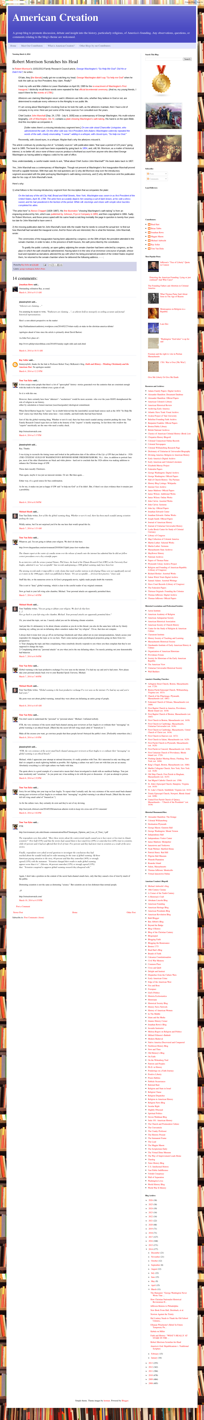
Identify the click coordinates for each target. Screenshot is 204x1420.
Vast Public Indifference (158, 1170)
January (154, 1357)
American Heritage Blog (158, 907)
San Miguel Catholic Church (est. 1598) (165, 780)
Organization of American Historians (163, 651)
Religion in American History (160, 1099)
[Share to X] (55, 264)
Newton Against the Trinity (162, 1314)
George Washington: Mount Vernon (163, 831)
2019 (151, 1228)
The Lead (152, 1141)
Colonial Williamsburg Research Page (164, 447)
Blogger (125, 1400)
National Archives (155, 556)
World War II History (157, 1187)
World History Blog (156, 1184)
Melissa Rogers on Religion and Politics (165, 1031)
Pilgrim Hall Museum (157, 856)
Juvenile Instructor (156, 1028)
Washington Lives (155, 1180)
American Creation (55, 16)
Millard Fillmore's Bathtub (159, 1035)
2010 (151, 1375)
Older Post (131, 912)
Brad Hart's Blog (155, 950)
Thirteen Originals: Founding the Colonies (166, 591)
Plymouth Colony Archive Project (162, 563)
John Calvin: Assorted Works (160, 501)
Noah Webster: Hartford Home (161, 848)
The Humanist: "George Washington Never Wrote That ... (169, 1294)
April (153, 1285)
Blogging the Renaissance (159, 942)
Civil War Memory (156, 960)
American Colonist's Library (160, 401)
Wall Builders (153, 671)
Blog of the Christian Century (160, 932)
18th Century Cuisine (157, 889)
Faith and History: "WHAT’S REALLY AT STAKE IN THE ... (169, 1336)
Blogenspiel (153, 935)
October (154, 1260)
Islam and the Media (156, 1017)
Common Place (154, 964)
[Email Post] (45, 264)
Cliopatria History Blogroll (159, 437)
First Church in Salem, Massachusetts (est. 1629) (168, 739)
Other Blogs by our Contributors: (95, 45)
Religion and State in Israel (159, 1088)
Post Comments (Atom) (34, 917)
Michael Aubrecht (158, 240)
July (153, 1273)
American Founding (156, 903)
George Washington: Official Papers (163, 476)
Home (13, 45)
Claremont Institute (156, 634)
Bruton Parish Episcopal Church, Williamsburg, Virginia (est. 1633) (168, 691)
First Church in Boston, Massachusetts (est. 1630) (169, 720)
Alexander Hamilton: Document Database (165, 394)
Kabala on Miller (158, 1331)
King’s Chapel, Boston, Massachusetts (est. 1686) (169, 764)
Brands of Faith (154, 953)
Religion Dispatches (156, 1095)
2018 (151, 1232)
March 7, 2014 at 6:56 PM (30, 656)
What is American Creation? (61, 45)
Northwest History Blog (158, 1045)
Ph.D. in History (155, 1067)
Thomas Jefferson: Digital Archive (162, 594)
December (155, 1252)
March (154, 1289)
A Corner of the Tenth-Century (161, 893)
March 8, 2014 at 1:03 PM (30, 737)
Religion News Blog (156, 1102)
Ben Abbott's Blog (156, 921)
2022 (151, 1216)
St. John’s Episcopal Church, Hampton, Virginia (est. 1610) (168, 785)
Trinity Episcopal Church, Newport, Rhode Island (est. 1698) (169, 794)
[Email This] (49, 264)
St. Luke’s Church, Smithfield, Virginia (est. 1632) (169, 789)
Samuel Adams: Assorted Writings (162, 580)
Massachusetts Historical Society (161, 641)
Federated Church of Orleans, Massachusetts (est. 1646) (168, 703)
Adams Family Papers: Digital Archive (164, 390)
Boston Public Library (157, 426)
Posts (151, 173)
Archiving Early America (159, 408)
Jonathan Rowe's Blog (157, 1024)
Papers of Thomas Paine (158, 560)
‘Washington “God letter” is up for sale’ (174, 340)
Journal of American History (160, 522)
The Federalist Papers (157, 587)
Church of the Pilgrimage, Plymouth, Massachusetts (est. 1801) (164, 697)
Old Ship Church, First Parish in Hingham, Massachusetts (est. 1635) (166, 775)
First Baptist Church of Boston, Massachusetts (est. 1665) (169, 715)
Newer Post (18, 912)
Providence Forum (156, 654)
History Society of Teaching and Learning (166, 638)
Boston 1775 (153, 946)
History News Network (157, 1006)
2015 (151, 1245)
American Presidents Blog (159, 910)
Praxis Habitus (154, 1077)
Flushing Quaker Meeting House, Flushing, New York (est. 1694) (168, 759)
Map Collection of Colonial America (163, 539)
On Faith (151, 1056)
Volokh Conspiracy (156, 1173)
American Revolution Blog (159, 914)
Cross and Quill (154, 967)
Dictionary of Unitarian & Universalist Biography (169, 451)
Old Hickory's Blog (156, 1052)
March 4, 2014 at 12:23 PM (30, 371)
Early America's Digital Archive (161, 458)
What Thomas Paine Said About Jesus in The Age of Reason (173, 295)
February (155, 1353)
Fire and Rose (154, 985)
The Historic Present (156, 1134)
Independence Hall (156, 834)
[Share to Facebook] (58, 264)
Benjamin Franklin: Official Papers (162, 423)
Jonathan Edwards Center (158, 511)
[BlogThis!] (52, 264)
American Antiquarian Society (161, 617)
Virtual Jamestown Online (159, 873)
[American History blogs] (161, 96)
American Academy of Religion (161, 614)
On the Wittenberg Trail (158, 1060)
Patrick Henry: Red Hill (158, 852)
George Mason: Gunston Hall (160, 827)
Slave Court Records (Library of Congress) (166, 584)
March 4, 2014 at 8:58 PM (30, 502)
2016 (151, 1240)
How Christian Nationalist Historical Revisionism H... (166, 1300)
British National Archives (159, 430)
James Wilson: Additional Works (162, 493)
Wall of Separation (156, 1177)
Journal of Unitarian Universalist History (165, 525)
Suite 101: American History (160, 1120)
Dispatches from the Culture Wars (162, 974)
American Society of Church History (163, 624)
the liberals (36, 77)
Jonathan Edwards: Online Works (162, 515)
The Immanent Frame (157, 1138)
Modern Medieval (155, 1038)
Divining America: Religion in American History (169, 454)
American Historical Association (161, 621)
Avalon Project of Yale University (162, 415)
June (153, 1277)
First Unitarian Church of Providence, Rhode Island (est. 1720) (167, 753)
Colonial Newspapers (157, 444)
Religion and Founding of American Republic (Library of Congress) (167, 568)
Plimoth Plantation (156, 859)
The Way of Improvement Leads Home (164, 1155)
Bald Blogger (153, 918)
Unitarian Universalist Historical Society (165, 668)
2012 (151, 1367)
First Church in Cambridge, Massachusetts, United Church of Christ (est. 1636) (169, 731)
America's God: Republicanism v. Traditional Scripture (170, 1347)
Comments (153, 178)
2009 (151, 1379)
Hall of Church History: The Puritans (164, 479)
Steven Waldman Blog (157, 1116)
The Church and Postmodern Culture (163, 1123)
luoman (107, 1400)
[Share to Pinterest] (61, 264)
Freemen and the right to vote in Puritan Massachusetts (165, 355)
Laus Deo (164, 323)
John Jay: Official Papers (158, 508)
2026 (151, 1200)
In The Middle (154, 1013)
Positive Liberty (155, 1074)
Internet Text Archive (157, 486)
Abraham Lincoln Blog (158, 900)
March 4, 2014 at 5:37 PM (30, 435)
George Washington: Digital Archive (163, 472)
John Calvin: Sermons (157, 504)
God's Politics (154, 992)
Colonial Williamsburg (157, 820)
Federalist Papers (155, 469)
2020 (151, 1224)
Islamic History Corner (157, 1021)
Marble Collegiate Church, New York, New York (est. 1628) (169, 769)
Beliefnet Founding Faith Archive (162, 419)
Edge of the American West (159, 981)
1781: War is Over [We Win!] (172, 362)
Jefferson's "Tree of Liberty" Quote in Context (175, 263)
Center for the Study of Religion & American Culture (167, 629)
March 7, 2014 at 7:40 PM (30, 676)
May (153, 1281)
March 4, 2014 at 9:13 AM (30, 292)
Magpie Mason (157, 236)
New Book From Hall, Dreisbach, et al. (167, 1310)
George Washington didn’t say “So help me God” (100, 77)
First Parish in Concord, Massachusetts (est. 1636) (169, 749)
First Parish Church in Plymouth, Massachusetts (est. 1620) (168, 744)
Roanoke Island (154, 863)
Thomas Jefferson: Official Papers (162, 598)
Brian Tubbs (156, 228)
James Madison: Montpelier (159, 841)
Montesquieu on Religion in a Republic (172, 310)
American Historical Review (160, 405)
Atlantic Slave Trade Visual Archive (163, 412)
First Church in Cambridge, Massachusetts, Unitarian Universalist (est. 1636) (166, 725)
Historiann (152, 999)
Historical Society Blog (158, 1003)
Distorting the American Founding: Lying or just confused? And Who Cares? (170, 278)
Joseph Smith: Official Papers (160, 518)
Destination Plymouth (157, 824)
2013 (151, 1363)
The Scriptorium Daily (157, 1148)
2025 (151, 1204)
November (156, 1256)
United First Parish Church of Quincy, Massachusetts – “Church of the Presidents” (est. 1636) (168, 802)
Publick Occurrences (156, 1081)
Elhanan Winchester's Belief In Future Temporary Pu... (167, 1326)
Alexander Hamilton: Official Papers (163, 398)
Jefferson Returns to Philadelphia (164, 1306)
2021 (151, 1220)
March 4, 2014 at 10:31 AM (31, 350)
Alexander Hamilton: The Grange (162, 816)
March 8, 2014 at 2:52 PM (30, 778)
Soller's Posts (40, 269)
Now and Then (154, 1049)
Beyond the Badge (155, 925)
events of (42, 92)
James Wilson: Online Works (160, 497)
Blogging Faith (154, 939)
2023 (151, 1212)
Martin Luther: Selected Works (161, 542)
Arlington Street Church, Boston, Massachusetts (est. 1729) (168, 685)
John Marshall (38, 115)
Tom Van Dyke (26, 380)
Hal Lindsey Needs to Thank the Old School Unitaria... (169, 1319)
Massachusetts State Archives (160, 549)
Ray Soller (23, 360)
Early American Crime (157, 978)
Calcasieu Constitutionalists (159, 957)
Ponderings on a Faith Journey (161, 1070)
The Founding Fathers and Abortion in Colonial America (168, 287)
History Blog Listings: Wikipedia (162, 483)
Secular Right (153, 1106)
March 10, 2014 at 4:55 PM (30, 900)
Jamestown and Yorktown (159, 845)
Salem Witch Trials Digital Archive (163, 577)
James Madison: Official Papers (161, 490)
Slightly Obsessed (155, 1109)
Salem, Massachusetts (157, 866)
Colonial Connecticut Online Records (163, 440)
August (154, 1269)
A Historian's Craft (156, 896)
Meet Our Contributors (32, 45)
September (156, 1264)
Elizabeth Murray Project (158, 465)
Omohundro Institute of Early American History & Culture (169, 646)
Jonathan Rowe (26, 284)
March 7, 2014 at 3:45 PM (30, 595)
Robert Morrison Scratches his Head (166, 1342)
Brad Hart (155, 224)
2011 (151, 1371)
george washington (27, 269)
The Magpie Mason (156, 1145)
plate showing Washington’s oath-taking (85, 119)
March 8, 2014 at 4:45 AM (30, 705)
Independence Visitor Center (160, 838)
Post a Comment (23, 906)
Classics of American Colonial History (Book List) (169, 433)
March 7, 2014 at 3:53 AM (30, 528)
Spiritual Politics (155, 1113)
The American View (156, 664)
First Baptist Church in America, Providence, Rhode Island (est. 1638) (167, 709)
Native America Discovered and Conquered (166, 1042)
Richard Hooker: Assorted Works (162, 573)
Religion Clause (154, 1092)
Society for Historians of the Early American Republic (167, 659)
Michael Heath (25, 511)
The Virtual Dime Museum (159, 1152)
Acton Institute (154, 610)
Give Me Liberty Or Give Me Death (163, 377)
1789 (49, 92)
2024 (151, 1208)
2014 (151, 1249)
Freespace (152, 989)
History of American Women (160, 1010)
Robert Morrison (23, 68)
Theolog (151, 1159)
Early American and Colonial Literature (165, 461)
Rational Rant (153, 1084)
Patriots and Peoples (156, 1063)
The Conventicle (155, 1127)
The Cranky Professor (157, 1131)
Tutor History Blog (156, 1163)
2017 (151, 1236)
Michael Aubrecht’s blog (158, 886)
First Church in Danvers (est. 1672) (163, 735)
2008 (151, 1383)
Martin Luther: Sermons (158, 546)
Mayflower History (156, 553)
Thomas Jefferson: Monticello (160, 870)
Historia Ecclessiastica (157, 996)
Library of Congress (156, 535)
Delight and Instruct (156, 971)
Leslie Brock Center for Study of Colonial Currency (166, 530)
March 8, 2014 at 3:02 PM (30, 812)
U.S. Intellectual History (158, 1166)
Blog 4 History (154, 928)
